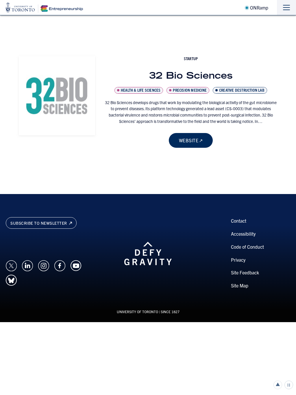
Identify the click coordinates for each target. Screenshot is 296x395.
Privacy (238, 260)
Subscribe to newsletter (39, 223)
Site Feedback (245, 272)
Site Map (239, 285)
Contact (238, 221)
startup (191, 58)
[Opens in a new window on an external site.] (11, 265)
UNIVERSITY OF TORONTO (137, 311)
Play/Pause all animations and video (288, 385)
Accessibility (243, 234)
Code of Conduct (247, 247)
